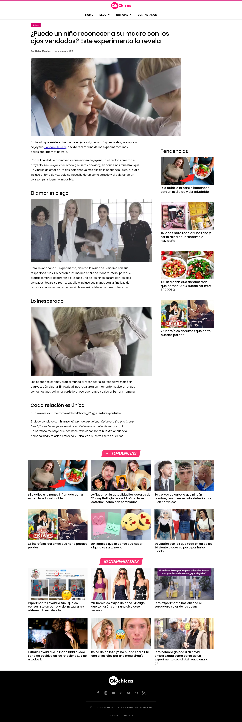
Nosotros (128, 716)
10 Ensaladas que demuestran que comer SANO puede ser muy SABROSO (186, 286)
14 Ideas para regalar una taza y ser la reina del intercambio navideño (186, 237)
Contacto (113, 716)
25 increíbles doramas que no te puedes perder (186, 333)
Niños (36, 25)
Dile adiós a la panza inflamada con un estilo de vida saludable (185, 190)
